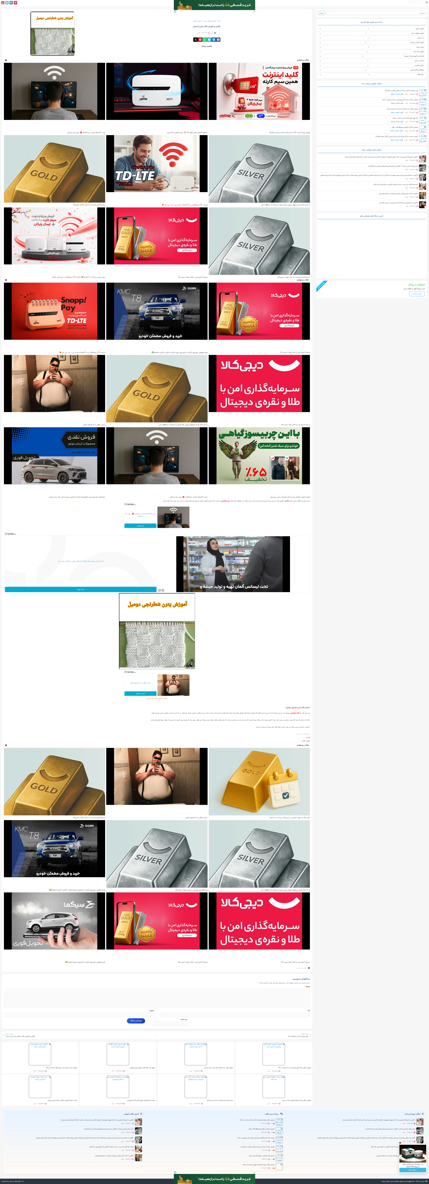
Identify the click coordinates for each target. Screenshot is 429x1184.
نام (308, 1010)
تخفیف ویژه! (413, 1170)
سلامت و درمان (419, 61)
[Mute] (162, 590)
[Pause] (159, 590)
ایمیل (151, 1010)
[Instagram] (2, 2)
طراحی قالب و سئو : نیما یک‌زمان (11, 1181)
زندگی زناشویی (419, 65)
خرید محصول (140, 693)
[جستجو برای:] (376, 13)
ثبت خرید (80, 589)
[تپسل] (175, 11)
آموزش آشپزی (420, 29)
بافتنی (305, 968)
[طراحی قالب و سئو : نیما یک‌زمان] (23, 1181)
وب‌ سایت (183, 1019)
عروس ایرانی (420, 47)
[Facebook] (11, 2)
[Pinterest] (15, 2)
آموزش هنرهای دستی (417, 33)
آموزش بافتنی (197, 21)
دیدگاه (307, 987)
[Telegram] (7, 2)
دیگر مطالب (420, 74)
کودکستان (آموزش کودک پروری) (414, 56)
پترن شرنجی (300, 968)
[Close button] (254, 11)
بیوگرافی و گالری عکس (417, 70)
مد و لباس (420, 38)
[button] (218, 39)
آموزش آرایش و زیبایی (417, 42)
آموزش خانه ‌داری (419, 52)
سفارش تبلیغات (417, 294)
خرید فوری (140, 526)
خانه (219, 21)
